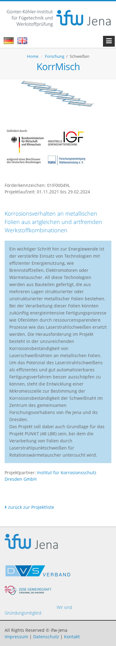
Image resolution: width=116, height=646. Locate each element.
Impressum (16, 637)
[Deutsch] (11, 42)
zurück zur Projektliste (30, 507)
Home (32, 56)
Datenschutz (46, 637)
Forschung (54, 56)
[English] (25, 42)
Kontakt (72, 637)
